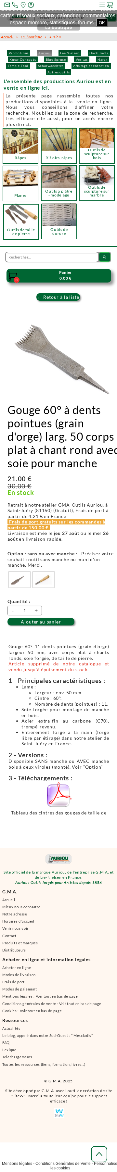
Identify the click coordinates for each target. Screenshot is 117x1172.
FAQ (6, 1045)
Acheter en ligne (16, 970)
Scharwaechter (50, 66)
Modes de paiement (19, 992)
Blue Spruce (56, 59)
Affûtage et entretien (91, 66)
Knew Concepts (22, 59)
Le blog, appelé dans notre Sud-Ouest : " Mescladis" (47, 1038)
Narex (103, 59)
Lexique (9, 1053)
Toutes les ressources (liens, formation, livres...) (43, 1067)
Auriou (44, 53)
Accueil (8, 903)
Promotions (19, 53)
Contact (9, 939)
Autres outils (58, 72)
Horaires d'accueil (18, 924)
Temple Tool (18, 66)
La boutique (31, 37)
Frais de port (13, 985)
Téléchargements (17, 1060)
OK (102, 22)
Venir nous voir (15, 931)
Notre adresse (14, 917)
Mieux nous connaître (21, 910)
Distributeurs (14, 953)
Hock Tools (98, 53)
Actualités (11, 1031)
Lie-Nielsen (69, 53)
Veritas (82, 59)
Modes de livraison (19, 978)
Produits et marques (20, 946)
